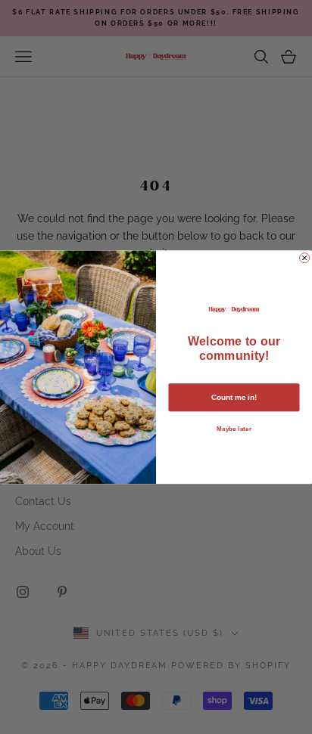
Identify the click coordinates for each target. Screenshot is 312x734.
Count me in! (234, 397)
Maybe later (234, 428)
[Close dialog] (305, 257)
